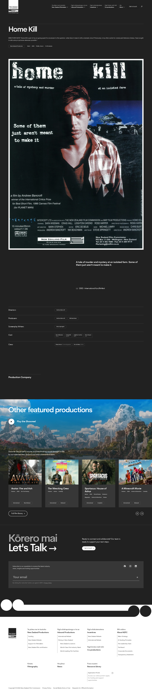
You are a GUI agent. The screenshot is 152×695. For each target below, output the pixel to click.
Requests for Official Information (83, 688)
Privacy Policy (48, 583)
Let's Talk (32, 548)
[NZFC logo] (13, 6)
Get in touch (133, 6)
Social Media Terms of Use (61, 688)
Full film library (17, 513)
